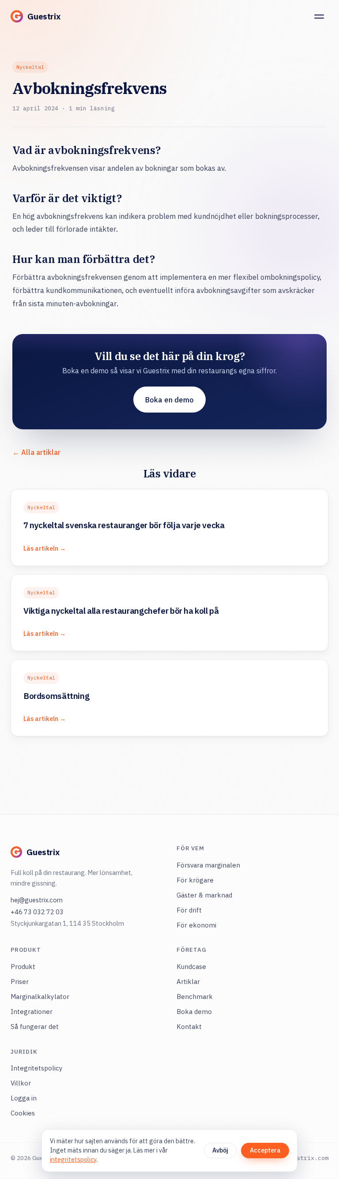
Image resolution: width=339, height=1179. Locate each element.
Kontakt (189, 1026)
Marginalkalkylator (40, 996)
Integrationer (32, 1011)
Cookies (23, 1113)
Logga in (24, 1098)
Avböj (220, 1150)
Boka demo (194, 1011)
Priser (20, 981)
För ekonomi (196, 925)
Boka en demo (169, 399)
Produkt (23, 966)
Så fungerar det (35, 1026)
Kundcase (191, 966)
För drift (189, 910)
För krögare (195, 880)
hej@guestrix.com (37, 900)
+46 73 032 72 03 (37, 912)
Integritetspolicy (37, 1068)
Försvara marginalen (208, 865)
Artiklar (188, 981)
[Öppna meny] (319, 16)
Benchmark (195, 996)
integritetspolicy (73, 1160)
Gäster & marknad (204, 895)
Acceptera (265, 1150)
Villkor (21, 1083)
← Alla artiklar (36, 452)
